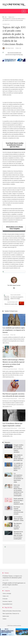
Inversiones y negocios (7, 601)
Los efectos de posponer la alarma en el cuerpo (16, 297)
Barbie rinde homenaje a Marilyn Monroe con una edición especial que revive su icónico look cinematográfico (18, 490)
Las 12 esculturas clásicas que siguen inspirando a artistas (18, 518)
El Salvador (5, 598)
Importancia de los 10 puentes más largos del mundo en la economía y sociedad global (18, 535)
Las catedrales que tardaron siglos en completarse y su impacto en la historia (14, 330)
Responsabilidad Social (7, 604)
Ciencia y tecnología (7, 593)
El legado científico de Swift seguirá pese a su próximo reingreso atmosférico (18, 448)
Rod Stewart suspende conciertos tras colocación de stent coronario (18, 510)
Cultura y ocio (6, 24)
